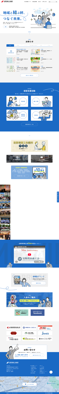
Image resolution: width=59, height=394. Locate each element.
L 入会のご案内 (33, 371)
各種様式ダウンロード (43, 371)
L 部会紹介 (32, 370)
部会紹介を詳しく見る (21, 175)
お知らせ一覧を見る (29, 75)
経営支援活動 (34, 1)
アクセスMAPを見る (30, 384)
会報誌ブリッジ (42, 370)
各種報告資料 (42, 368)
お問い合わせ (44, 1)
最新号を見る (38, 283)
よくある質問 (41, 159)
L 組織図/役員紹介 (34, 368)
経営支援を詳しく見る (29, 124)
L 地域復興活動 (33, 367)
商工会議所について (28, 1)
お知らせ (39, 1)
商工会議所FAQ (42, 372)
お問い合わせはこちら (37, 355)
